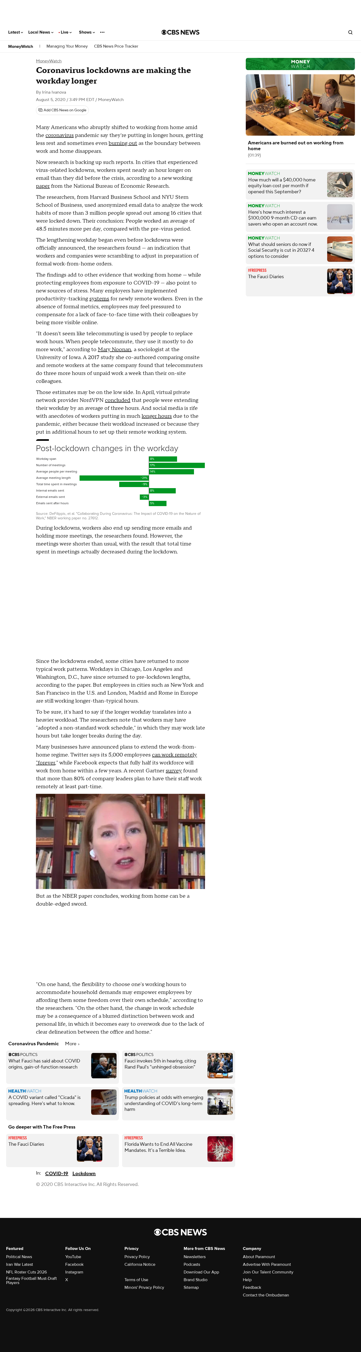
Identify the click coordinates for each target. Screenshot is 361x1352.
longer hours (157, 416)
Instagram (74, 1272)
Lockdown (84, 1174)
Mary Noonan (114, 349)
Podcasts (192, 1264)
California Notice (139, 1264)
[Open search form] (350, 32)
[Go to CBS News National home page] (180, 32)
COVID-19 (56, 1174)
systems (99, 298)
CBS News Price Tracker (116, 46)
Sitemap (191, 1287)
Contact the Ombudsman (266, 1295)
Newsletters (195, 1257)
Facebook (74, 1264)
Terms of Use (136, 1280)
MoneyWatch (20, 46)
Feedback (252, 1287)
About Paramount (259, 1257)
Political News (19, 1257)
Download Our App (201, 1272)
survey (174, 770)
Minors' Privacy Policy (144, 1287)
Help (247, 1280)
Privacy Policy (137, 1257)
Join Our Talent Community (268, 1272)
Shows (86, 32)
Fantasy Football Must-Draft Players (31, 1280)
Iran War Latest (19, 1264)
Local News (39, 32)
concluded (117, 400)
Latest (14, 32)
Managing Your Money (67, 46)
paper (43, 186)
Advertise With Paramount (267, 1264)
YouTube (73, 1257)
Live (65, 32)
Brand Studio (195, 1280)
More (71, 1044)
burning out (123, 143)
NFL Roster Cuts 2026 (26, 1272)
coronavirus (59, 135)
